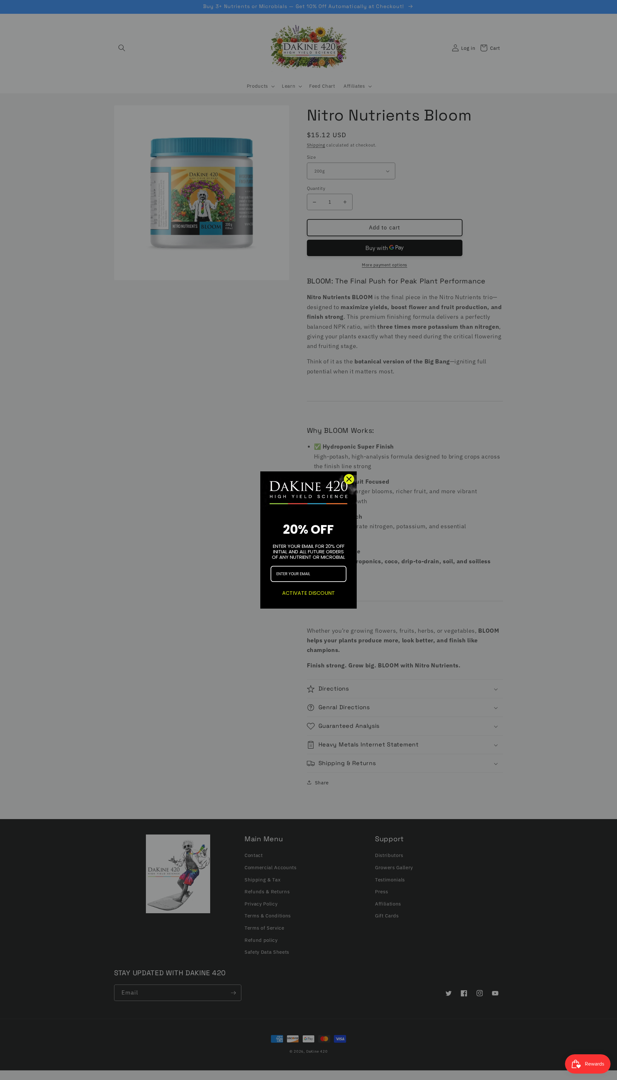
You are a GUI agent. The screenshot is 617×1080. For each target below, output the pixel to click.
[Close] (349, 479)
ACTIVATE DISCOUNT (308, 593)
